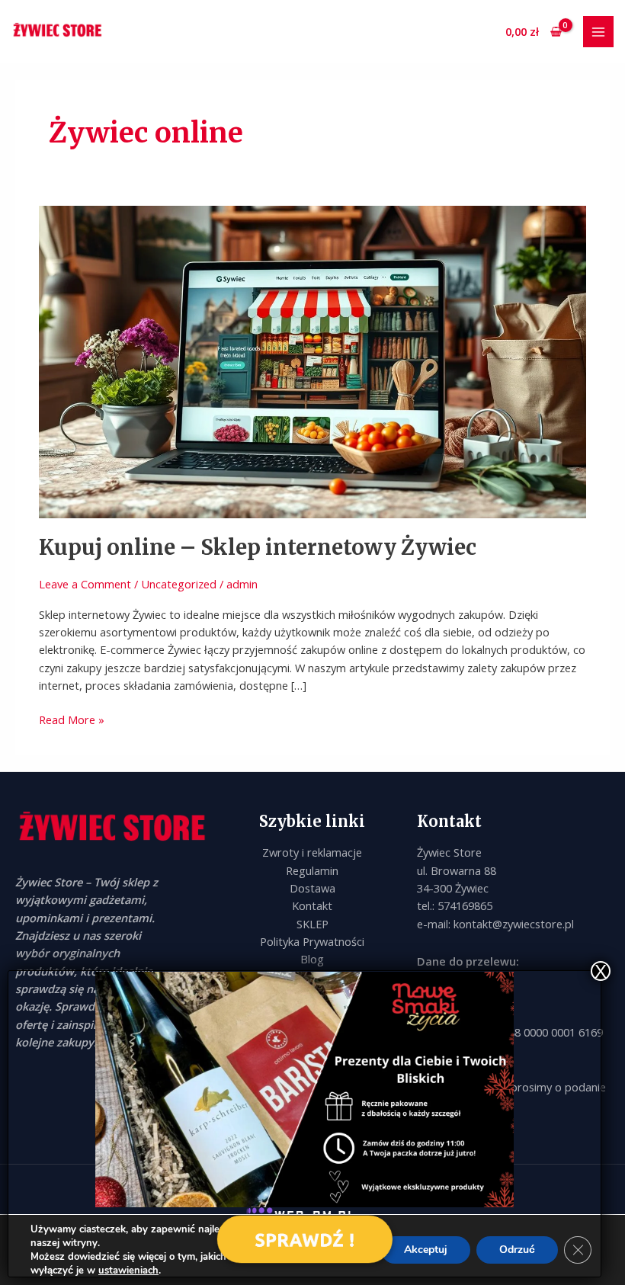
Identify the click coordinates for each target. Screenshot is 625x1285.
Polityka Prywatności (312, 941)
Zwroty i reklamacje (312, 852)
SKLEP (312, 923)
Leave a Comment (85, 583)
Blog (312, 958)
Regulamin (312, 870)
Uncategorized (178, 583)
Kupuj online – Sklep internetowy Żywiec (257, 547)
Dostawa (312, 888)
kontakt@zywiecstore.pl (514, 923)
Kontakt (312, 905)
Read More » (71, 719)
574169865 (465, 905)
